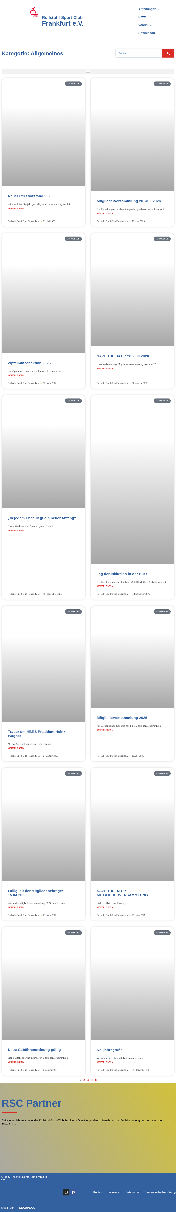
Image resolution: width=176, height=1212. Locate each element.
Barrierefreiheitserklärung (160, 1192)
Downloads (146, 33)
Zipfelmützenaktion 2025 (29, 363)
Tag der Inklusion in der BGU (122, 574)
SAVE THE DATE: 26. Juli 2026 (123, 356)
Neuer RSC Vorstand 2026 (30, 196)
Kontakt (98, 1192)
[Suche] (168, 53)
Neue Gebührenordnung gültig (34, 1050)
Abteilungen (147, 9)
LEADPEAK (27, 1207)
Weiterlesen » (16, 208)
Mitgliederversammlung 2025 (122, 718)
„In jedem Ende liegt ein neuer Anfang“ (42, 518)
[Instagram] (66, 1192)
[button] (88, 71)
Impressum (114, 1192)
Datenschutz (133, 1192)
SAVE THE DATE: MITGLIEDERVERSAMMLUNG (122, 893)
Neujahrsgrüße (110, 1050)
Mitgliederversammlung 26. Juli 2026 (129, 201)
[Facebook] (73, 1192)
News (142, 17)
